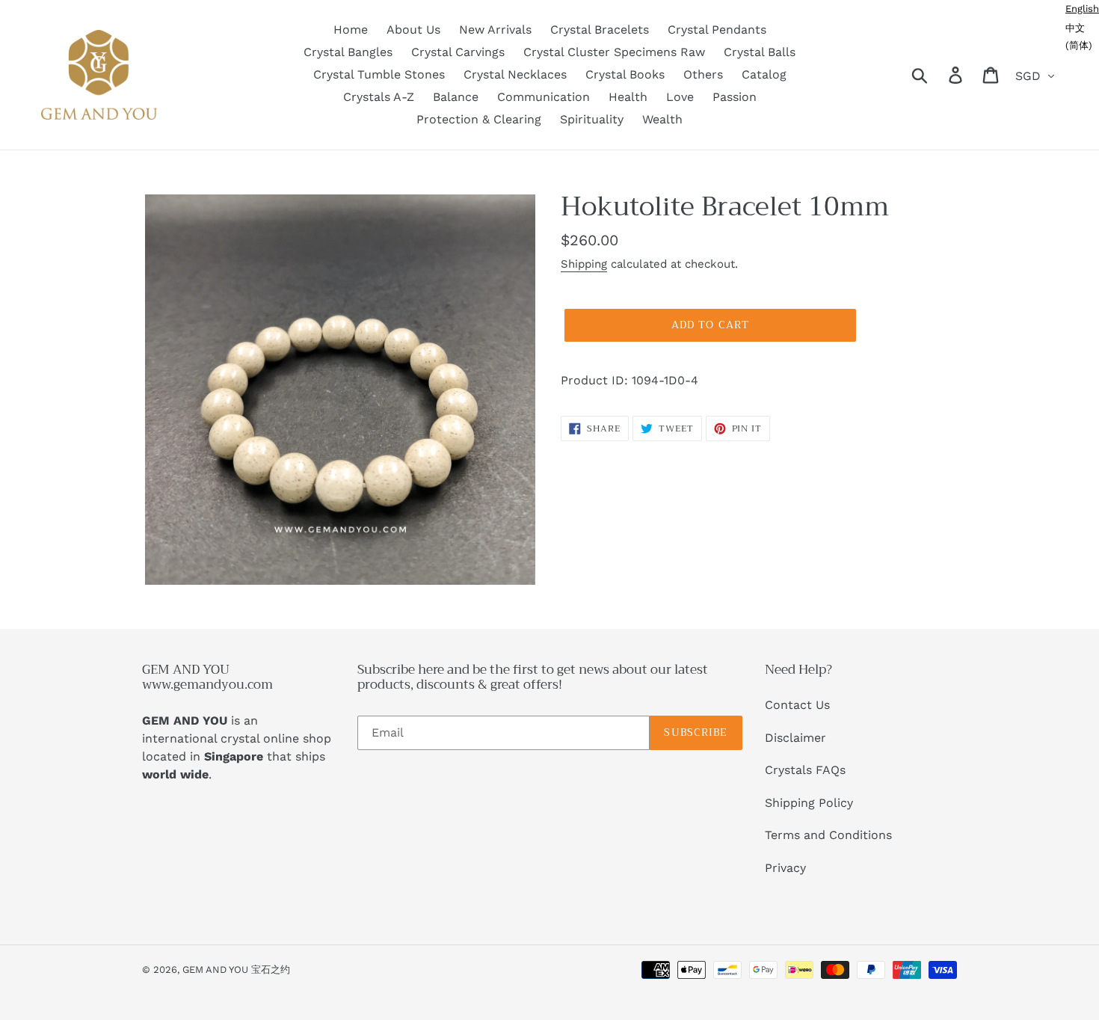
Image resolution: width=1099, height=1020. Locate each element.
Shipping (584, 264)
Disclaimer (795, 738)
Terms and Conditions (828, 835)
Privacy (785, 868)
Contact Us (797, 705)
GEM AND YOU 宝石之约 (236, 969)
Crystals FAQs (805, 770)
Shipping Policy (809, 803)
